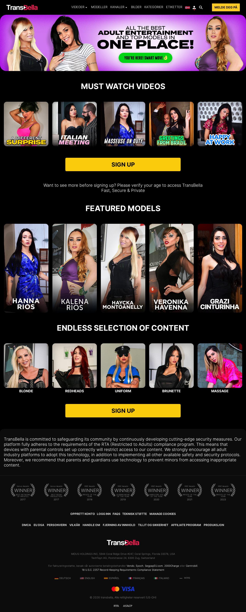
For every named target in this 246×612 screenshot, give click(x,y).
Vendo (130, 565)
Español (114, 578)
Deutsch (65, 578)
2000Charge (171, 565)
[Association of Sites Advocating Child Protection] (127, 605)
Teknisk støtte (134, 514)
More (187, 578)
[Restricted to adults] (118, 605)
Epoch (139, 565)
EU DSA (39, 525)
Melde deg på (225, 7)
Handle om (91, 525)
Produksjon (214, 525)
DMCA (26, 525)
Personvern (57, 525)
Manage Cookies (163, 514)
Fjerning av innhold (119, 525)
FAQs (116, 514)
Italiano (164, 578)
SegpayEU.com (154, 565)
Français (139, 578)
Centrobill (191, 565)
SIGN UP (123, 164)
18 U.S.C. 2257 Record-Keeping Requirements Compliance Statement (123, 569)
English (90, 578)
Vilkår (74, 525)
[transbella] (22, 7)
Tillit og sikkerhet (153, 525)
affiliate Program (186, 525)
